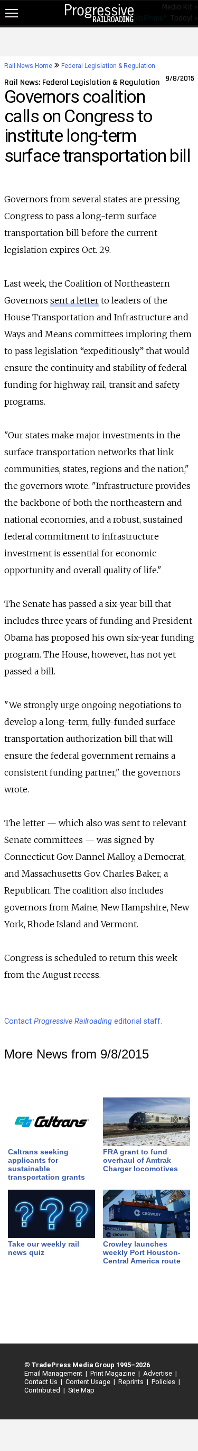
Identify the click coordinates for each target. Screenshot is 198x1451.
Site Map (81, 1390)
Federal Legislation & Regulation (108, 66)
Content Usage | (88, 1382)
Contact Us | (41, 1382)
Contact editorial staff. (83, 1021)
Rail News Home (28, 66)
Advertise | (158, 1373)
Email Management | (54, 1373)
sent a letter (74, 300)
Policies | (164, 1382)
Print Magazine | (113, 1373)
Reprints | (131, 1382)
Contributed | (43, 1390)
